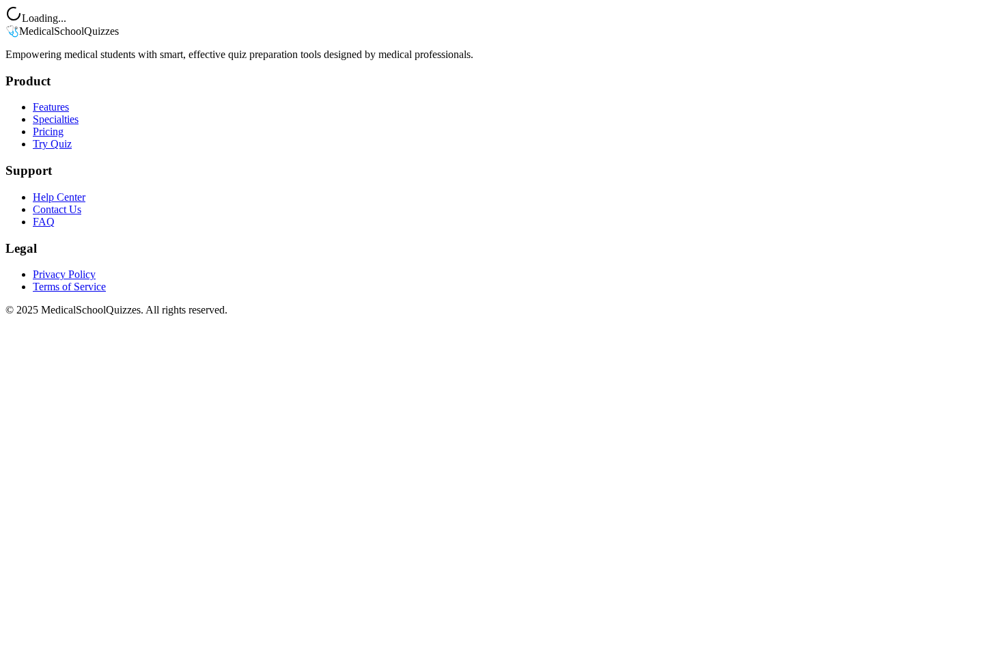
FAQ (44, 221)
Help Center (59, 197)
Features (51, 107)
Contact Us (57, 209)
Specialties (56, 119)
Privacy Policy (64, 274)
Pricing (48, 131)
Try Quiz (52, 144)
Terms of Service (69, 286)
